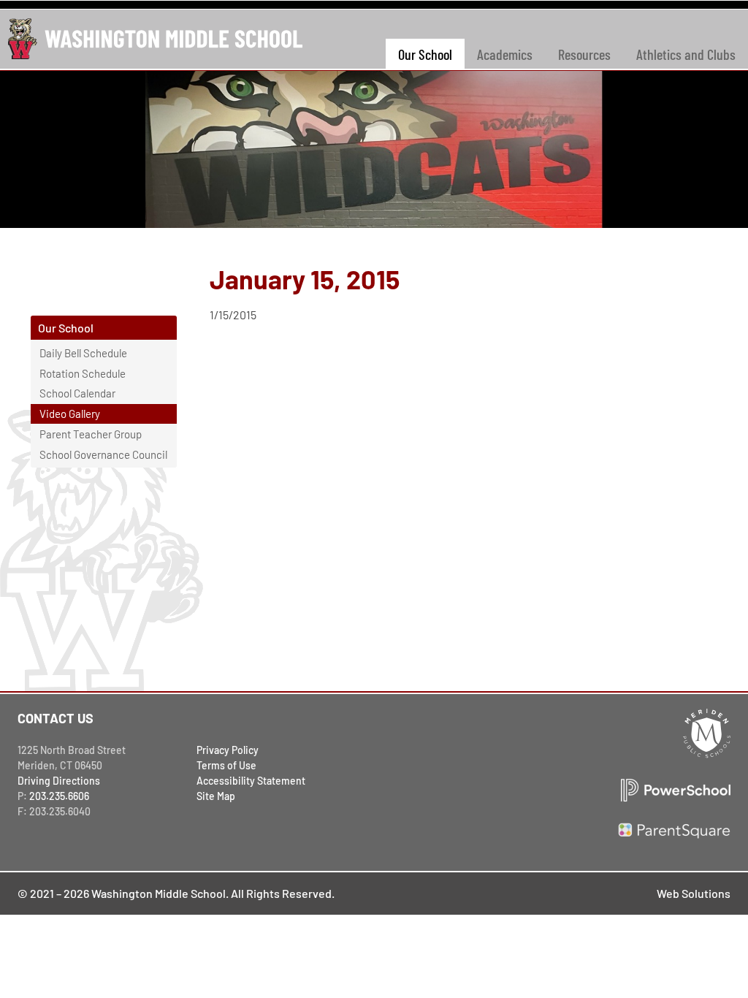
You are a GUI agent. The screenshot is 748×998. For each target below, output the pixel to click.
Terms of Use (226, 765)
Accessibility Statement (250, 780)
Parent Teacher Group (90, 434)
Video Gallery (69, 413)
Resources (584, 54)
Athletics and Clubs (686, 54)
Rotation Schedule (82, 373)
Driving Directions (59, 780)
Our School (425, 54)
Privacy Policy (227, 750)
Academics (505, 54)
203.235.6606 (59, 796)
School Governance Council (103, 454)
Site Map (215, 796)
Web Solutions (693, 893)
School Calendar (77, 393)
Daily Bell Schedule (83, 352)
